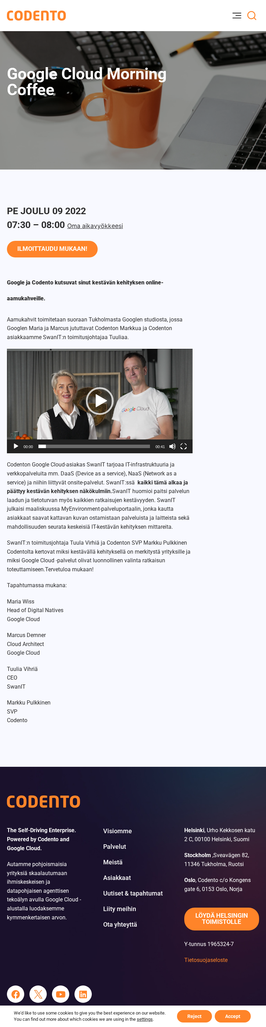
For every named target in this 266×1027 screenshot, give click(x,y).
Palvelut (114, 846)
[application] (100, 401)
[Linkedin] (83, 994)
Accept (232, 1016)
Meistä (113, 862)
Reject (194, 1016)
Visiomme (117, 831)
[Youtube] (60, 994)
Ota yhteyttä (120, 924)
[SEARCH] (252, 15)
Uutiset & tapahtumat (133, 893)
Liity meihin (119, 909)
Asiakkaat (117, 877)
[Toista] (15, 446)
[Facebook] (15, 994)
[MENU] (236, 15)
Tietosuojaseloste (206, 960)
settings (145, 1019)
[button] (100, 401)
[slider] (94, 446)
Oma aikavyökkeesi (95, 226)
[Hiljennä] (172, 446)
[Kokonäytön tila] (183, 446)
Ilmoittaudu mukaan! (52, 248)
